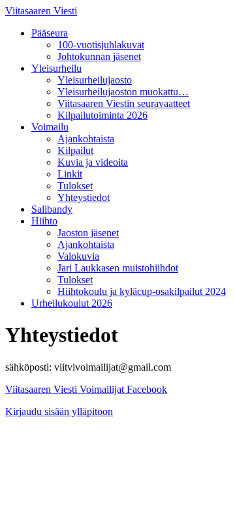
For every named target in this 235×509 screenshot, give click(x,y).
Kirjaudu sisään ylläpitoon (59, 411)
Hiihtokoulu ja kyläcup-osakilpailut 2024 (141, 291)
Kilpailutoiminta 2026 (102, 115)
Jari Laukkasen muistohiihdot (117, 267)
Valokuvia (78, 256)
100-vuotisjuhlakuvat (100, 44)
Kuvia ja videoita (92, 162)
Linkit (69, 173)
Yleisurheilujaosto (94, 79)
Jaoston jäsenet (88, 232)
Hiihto (44, 220)
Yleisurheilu (56, 68)
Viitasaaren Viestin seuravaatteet (123, 103)
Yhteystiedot (83, 197)
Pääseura (49, 33)
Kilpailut (75, 150)
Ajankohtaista (85, 138)
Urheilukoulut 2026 (71, 303)
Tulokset (75, 185)
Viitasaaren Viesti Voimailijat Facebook (86, 389)
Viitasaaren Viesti (41, 10)
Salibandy (51, 209)
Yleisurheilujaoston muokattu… (123, 91)
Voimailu (50, 126)
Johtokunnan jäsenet (99, 56)
